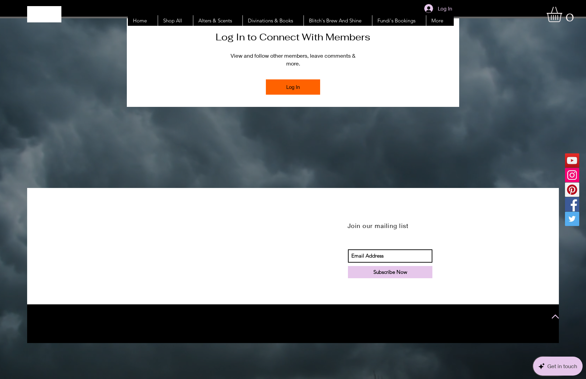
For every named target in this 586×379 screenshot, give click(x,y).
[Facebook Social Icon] (572, 204)
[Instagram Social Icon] (572, 175)
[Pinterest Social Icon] (572, 190)
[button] (563, 14)
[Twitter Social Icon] (572, 219)
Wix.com (115, 317)
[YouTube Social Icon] (572, 160)
